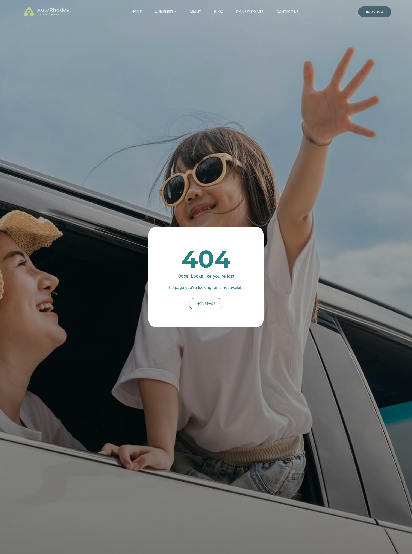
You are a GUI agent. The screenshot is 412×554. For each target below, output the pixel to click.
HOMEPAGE (206, 303)
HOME (137, 12)
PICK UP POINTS (250, 12)
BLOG (218, 12)
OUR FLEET (164, 12)
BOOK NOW (375, 12)
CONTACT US (287, 12)
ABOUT (195, 12)
